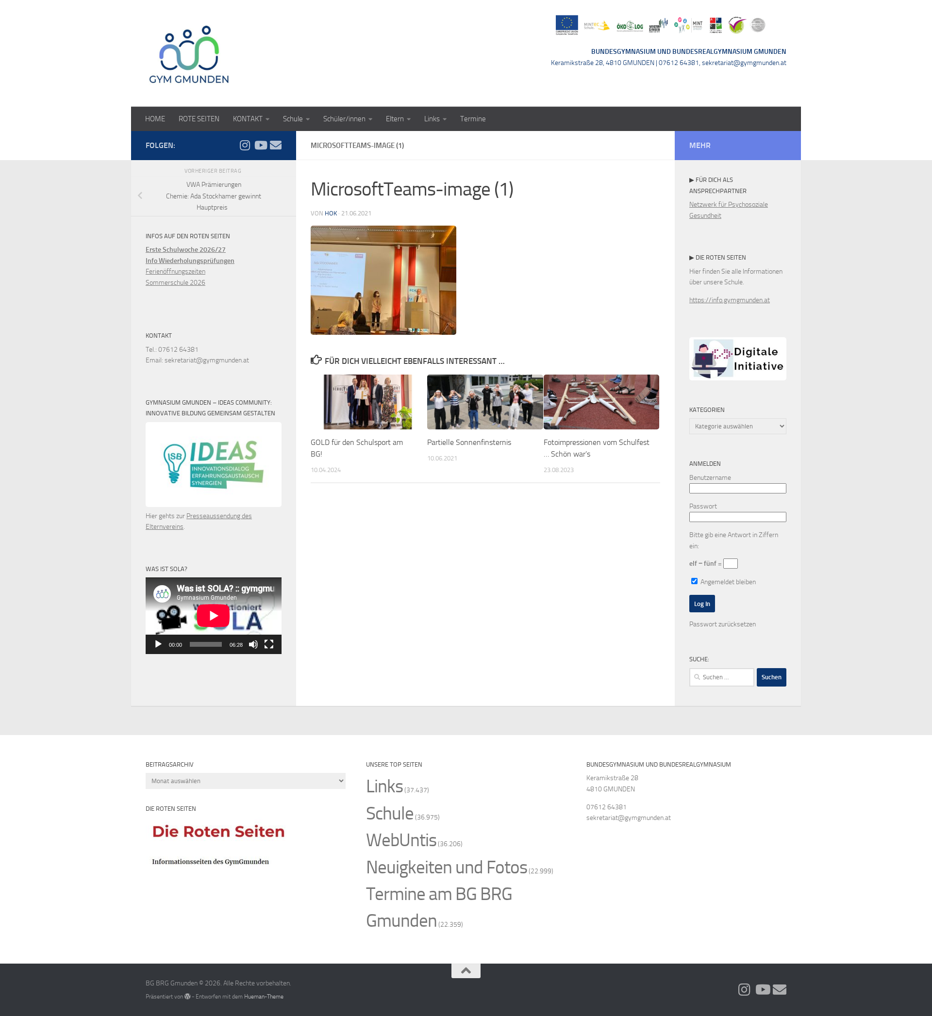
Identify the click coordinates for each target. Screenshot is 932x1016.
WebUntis (401, 840)
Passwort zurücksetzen (722, 624)
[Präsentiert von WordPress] (187, 997)
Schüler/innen (344, 119)
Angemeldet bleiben (727, 582)
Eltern (395, 119)
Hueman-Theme (263, 996)
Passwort (703, 506)
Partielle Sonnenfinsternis (469, 442)
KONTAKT (248, 119)
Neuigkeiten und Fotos (446, 867)
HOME (155, 119)
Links (432, 119)
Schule (293, 119)
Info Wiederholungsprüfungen (190, 261)
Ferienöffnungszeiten (175, 271)
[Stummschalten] (253, 644)
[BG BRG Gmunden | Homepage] (189, 53)
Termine (473, 119)
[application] (214, 615)
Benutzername (710, 478)
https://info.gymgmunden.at (729, 300)
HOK (331, 213)
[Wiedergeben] (158, 644)
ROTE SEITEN (199, 119)
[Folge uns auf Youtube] (260, 145)
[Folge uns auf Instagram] (244, 145)
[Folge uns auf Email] (276, 145)
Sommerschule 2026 (175, 283)
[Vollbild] (269, 644)
